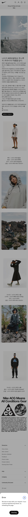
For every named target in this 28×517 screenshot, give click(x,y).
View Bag (14, 512)
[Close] (24, 497)
